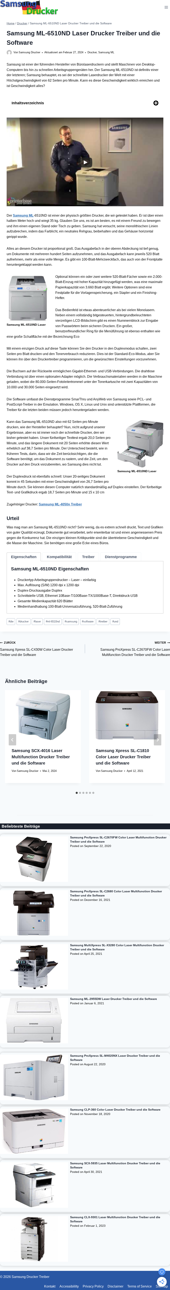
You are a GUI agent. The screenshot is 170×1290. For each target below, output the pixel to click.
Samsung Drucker (29, 52)
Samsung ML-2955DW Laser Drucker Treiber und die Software (113, 999)
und (115, 621)
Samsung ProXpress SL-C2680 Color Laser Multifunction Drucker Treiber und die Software (116, 893)
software (88, 621)
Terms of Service (139, 1286)
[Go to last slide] (12, 739)
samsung (71, 621)
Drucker (92, 52)
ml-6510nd (53, 621)
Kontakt (49, 1286)
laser (37, 621)
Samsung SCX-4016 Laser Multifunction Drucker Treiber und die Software (41, 756)
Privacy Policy (93, 1286)
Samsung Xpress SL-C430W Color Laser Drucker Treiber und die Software (36, 649)
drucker (23, 621)
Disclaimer (115, 1286)
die (10, 621)
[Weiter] (157, 739)
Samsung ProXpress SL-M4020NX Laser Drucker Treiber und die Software (115, 1058)
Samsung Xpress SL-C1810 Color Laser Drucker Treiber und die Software (123, 756)
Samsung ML (106, 52)
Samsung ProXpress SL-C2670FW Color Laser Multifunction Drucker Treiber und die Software (135, 649)
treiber (102, 621)
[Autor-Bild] (9, 52)
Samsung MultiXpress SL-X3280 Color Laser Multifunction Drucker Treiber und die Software (117, 947)
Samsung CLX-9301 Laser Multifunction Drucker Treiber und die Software (115, 1219)
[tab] (24, 557)
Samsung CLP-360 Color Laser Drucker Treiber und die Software (115, 1109)
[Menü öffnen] (166, 7)
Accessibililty (69, 1286)
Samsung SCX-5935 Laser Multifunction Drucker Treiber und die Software (115, 1165)
